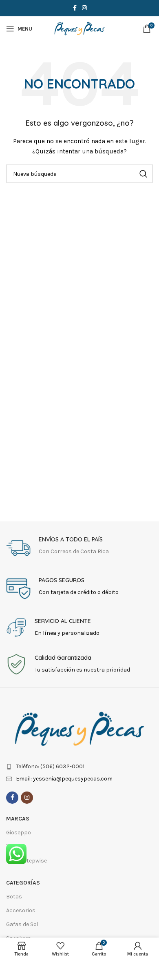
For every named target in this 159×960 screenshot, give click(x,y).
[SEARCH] (143, 173)
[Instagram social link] (84, 8)
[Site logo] (79, 27)
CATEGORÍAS (23, 882)
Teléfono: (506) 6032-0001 (50, 766)
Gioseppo (18, 832)
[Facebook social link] (75, 8)
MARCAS (17, 818)
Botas (14, 896)
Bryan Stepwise (26, 860)
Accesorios (20, 910)
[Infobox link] (79, 548)
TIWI (12, 846)
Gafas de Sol (22, 924)
